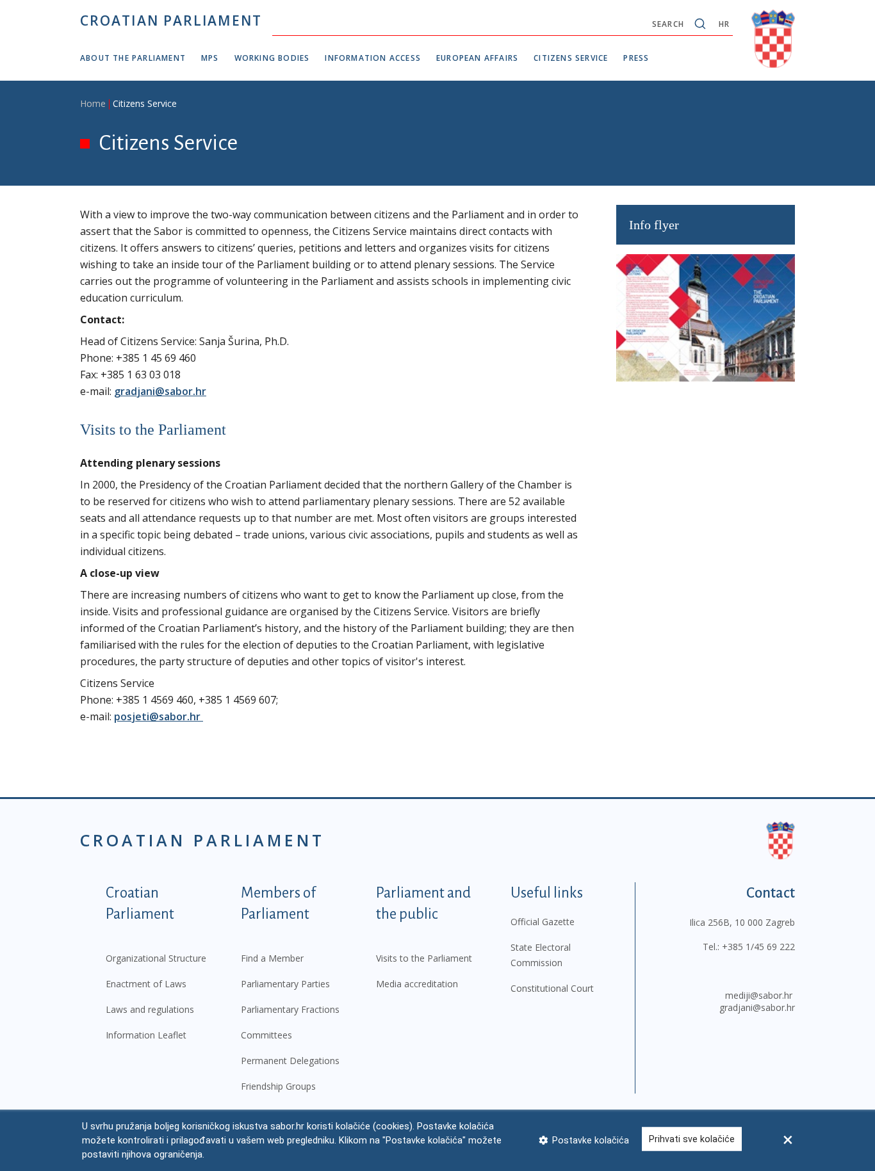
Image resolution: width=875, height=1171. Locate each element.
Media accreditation (417, 984)
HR (724, 24)
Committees (266, 1035)
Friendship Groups (278, 1086)
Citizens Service (571, 57)
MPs (210, 57)
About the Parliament (133, 57)
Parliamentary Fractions (290, 1009)
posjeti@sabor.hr (158, 716)
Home (93, 103)
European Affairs (477, 57)
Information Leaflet (146, 1035)
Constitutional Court (552, 988)
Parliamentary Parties (285, 984)
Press (636, 57)
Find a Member (272, 958)
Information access (373, 57)
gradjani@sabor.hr (160, 391)
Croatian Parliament (171, 20)
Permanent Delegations (290, 1060)
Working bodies (272, 57)
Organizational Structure (156, 958)
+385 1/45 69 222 (758, 947)
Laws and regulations (150, 1009)
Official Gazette (543, 922)
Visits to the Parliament (424, 958)
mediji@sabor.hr (758, 995)
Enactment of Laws (146, 984)
